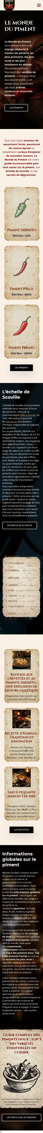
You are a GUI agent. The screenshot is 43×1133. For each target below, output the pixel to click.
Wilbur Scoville (28, 415)
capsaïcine (11, 421)
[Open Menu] (39, 5)
